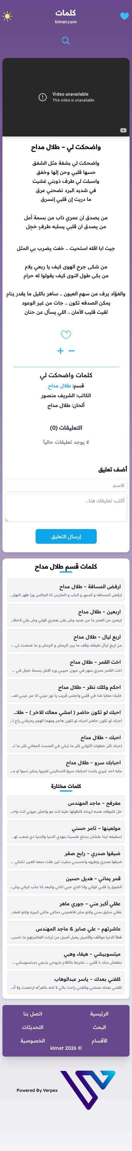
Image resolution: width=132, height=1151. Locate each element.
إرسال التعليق (66, 536)
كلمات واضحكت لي (66, 375)
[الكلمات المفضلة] (124, 16)
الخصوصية (33, 1041)
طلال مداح (59, 385)
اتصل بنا (32, 1014)
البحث (99, 1027)
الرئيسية (99, 1014)
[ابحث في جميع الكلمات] (66, 41)
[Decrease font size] (71, 351)
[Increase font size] (60, 351)
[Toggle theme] (7, 16)
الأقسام (99, 1041)
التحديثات (32, 1027)
